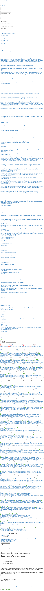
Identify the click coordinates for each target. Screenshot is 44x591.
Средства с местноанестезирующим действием (9, 77)
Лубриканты (22, 332)
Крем (1, 285)
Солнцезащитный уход (5, 221)
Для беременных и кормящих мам (7, 280)
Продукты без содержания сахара (7, 38)
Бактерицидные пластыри (29, 318)
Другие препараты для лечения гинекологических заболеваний (12, 197)
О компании (5, 0)
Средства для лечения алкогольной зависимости (18, 156)
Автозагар (10, 219)
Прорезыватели (3, 276)
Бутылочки (2, 279)
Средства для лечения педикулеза (7, 177)
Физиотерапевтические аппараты (7, 295)
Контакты (4, 2)
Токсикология (3, 151)
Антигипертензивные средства (10, 117)
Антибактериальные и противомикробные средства (29, 129)
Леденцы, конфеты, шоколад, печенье (8, 33)
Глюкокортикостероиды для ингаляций (18, 186)
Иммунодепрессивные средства (14, 65)
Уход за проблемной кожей (13, 228)
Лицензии (4, 1)
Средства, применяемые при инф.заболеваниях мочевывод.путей (20, 194)
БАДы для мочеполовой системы (7, 260)
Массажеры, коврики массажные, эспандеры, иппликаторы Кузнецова (14, 292)
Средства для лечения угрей (6, 105)
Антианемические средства (22, 90)
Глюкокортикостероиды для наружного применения (19, 104)
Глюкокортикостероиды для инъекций (11, 174)
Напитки (2, 46)
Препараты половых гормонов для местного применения (16, 200)
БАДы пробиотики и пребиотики (6, 243)
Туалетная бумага (8, 206)
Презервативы (3, 332)
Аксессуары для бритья (5, 211)
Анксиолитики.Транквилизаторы (11, 157)
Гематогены (3, 43)
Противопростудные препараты (6, 173)
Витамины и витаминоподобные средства (11, 82)
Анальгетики (3, 86)
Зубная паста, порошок (28, 285)
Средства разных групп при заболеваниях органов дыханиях (12, 187)
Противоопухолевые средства (10, 134)
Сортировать (3, 535)
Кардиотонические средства (35, 117)
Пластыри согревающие (19, 318)
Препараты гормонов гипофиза (23, 142)
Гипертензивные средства (21, 117)
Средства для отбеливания (37, 232)
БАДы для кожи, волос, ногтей (6, 255)
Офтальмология (4, 70)
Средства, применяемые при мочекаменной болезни (20, 193)
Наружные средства (4, 113)
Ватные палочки (22, 206)
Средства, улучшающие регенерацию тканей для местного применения (27, 168)
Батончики (2, 42)
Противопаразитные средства (6, 175)
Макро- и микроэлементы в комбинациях (31, 79)
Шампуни (2, 215)
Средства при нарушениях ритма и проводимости (30, 118)
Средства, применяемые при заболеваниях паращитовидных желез (17, 140)
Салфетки (2, 206)
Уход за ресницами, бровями (34, 228)
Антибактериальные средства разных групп (30, 126)
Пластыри (2, 316)
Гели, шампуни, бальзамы (26, 225)
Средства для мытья (13, 285)
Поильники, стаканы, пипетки (12, 328)
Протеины (12, 42)
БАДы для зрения (4, 248)
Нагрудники (15, 279)
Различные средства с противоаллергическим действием (27, 51)
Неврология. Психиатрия (5, 154)
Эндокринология (4, 135)
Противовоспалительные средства (15, 101)
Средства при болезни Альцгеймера (7, 158)
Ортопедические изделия (5, 305)
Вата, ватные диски (15, 206)
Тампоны (6, 209)
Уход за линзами (21, 72)
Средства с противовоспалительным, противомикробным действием (18, 103)
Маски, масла (16, 215)
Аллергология (3, 50)
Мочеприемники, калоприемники (7, 329)
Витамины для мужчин (17, 81)
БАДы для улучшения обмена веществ (8, 257)
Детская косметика (4, 283)
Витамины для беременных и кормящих (8, 79)
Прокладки (3, 209)
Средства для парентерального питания (8, 108)
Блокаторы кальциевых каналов (6, 116)
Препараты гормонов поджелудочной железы (22, 141)
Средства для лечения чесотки (19, 177)
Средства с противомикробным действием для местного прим (17, 149)
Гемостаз (2, 91)
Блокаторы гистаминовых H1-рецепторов (8, 51)
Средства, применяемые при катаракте (26, 77)
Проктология (3, 143)
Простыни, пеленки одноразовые (7, 309)
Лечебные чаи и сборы (26, 123)
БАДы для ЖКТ (3, 259)
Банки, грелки (3, 311)
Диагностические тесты (5, 320)
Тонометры (3, 300)
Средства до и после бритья (37, 225)
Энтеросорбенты (10, 60)
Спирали (17, 332)
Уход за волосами (4, 213)
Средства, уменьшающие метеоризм (25, 55)
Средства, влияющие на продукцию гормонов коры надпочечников (13, 138)
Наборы (2, 212)
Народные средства (4, 122)
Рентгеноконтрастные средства (6, 85)
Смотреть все (2, 384)
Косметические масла (22, 219)
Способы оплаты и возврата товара (20, 586)
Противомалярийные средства (18, 127)
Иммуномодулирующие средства (26, 65)
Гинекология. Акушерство (5, 196)
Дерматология (3, 95)
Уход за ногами (15, 219)
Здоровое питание (13, 530)
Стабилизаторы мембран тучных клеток (8, 52)
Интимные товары (4, 331)
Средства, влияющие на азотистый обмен (17, 192)
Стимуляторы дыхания (5, 110)
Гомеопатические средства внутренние (8, 68)
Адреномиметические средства (30, 116)
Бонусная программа (8, 587)
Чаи (1, 48)
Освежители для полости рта (6, 232)
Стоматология (3, 146)
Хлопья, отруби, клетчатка (5, 36)
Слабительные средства (5, 56)
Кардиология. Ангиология (5, 114)
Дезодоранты (10, 209)
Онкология (3, 131)
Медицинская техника (5, 299)
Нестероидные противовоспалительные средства (28, 174)
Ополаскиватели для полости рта (27, 233)
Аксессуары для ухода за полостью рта (12, 234)
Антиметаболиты (19, 133)
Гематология (3, 89)
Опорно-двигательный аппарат (6, 111)
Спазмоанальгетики (4, 87)
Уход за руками (7, 220)
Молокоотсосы (3, 282)
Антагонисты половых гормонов (37, 141)
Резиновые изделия (4, 334)
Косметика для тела (4, 219)
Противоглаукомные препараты (31, 72)
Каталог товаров (7, 530)
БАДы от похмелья (4, 247)
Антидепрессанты (39, 157)
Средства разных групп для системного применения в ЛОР (20, 165)
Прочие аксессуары (21, 288)
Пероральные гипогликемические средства (9, 142)
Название (3, 547)
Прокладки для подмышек (24, 220)
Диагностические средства (5, 83)
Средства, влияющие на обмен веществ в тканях (24, 181)
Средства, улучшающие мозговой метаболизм (9, 130)
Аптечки (2, 303)
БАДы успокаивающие (5, 262)
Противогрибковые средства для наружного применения (15, 102)
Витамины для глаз (19, 79)
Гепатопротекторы (4, 55)
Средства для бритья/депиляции (20, 209)
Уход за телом (3, 217)
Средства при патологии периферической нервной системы (32, 158)
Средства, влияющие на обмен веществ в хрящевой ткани (23, 182)
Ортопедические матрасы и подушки (23, 307)
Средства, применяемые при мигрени (13, 159)
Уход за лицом (3, 226)
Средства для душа (37, 209)
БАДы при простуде (4, 265)
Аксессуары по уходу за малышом (7, 286)
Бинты (2, 312)
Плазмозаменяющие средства (6, 109)
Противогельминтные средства (31, 177)
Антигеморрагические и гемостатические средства (14, 94)
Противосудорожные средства (6, 161)
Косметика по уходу (4, 327)
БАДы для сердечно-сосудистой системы (8, 252)
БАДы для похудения (4, 241)
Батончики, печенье (4, 272)
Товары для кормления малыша (7, 277)
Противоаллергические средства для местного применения (30, 75)
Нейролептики (3, 159)
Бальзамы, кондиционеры (9, 215)
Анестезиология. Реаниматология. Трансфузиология (10, 106)
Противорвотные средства (13, 55)
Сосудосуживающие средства (11, 170)
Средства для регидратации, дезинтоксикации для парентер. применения (26, 109)
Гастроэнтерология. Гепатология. (7, 54)
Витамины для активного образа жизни (8, 237)
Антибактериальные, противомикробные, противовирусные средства (14, 125)
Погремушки (10, 269)
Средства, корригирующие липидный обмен (9, 180)
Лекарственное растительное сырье (14, 123)
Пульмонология (3, 184)
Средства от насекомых (31, 219)
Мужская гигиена (4, 223)
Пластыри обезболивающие (6, 318)
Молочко (4, 285)
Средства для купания (13, 288)
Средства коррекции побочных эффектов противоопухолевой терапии (29, 134)
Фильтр (7, 535)
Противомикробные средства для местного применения (11, 169)
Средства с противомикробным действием (19, 98)
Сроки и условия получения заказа (7, 586)
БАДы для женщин (4, 245)
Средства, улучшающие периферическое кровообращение (29, 119)
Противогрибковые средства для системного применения (11, 126)
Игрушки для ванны (4, 269)
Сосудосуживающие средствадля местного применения (14, 74)
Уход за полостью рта (5, 230)
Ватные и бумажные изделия (6, 205)
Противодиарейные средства (33, 56)
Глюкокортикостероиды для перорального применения (23, 173)
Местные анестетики (39, 108)
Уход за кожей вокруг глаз (23, 228)
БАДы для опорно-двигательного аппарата (9, 253)
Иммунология (3, 63)
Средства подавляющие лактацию (12, 202)
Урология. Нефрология (5, 189)
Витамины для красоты (9, 81)
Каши (9, 272)
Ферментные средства (13, 59)
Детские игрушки (4, 267)
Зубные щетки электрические (6, 233)
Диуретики (28, 117)
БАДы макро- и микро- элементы (7, 238)
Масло (7, 285)
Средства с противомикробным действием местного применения (24, 201)
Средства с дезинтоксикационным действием (12, 153)
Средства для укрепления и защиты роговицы (9, 72)
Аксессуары (13, 276)
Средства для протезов (16, 233)
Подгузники (3, 273)
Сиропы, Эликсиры (4, 123)
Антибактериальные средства (6, 203)
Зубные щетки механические (26, 232)
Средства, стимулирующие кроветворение (9, 90)
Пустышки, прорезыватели (5, 275)
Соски (19, 279)
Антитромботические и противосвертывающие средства (11, 93)
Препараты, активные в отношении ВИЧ (11, 129)
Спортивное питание (4, 40)
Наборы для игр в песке (17, 269)
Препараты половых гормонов (6, 137)
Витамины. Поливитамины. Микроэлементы (9, 78)
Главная (2, 530)
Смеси (14, 272)
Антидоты (2, 153)
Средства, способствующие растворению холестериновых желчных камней (28, 60)
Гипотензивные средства (5, 121)
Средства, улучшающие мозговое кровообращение (18, 160)
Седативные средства (32, 160)
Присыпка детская (20, 285)
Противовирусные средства (13, 75)
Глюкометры (3, 290)
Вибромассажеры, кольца (11, 332)
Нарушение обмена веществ (6, 178)
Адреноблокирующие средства (18, 116)
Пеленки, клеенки (29, 288)
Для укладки (28, 215)
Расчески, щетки (35, 288)
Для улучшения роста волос (36, 215)
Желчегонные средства (36, 55)
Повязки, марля (3, 319)
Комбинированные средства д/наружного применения (11, 97)
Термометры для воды (5, 288)
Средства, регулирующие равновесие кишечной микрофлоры (12, 61)
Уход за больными (4, 325)
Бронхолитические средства (6, 186)
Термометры (3, 294)
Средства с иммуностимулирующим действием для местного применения (18, 166)
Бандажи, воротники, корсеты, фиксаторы (8, 307)
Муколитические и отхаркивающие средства (32, 187)
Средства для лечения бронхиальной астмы (34, 186)
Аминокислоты (7, 42)
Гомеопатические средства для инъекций (23, 68)
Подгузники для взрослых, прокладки (15, 327)
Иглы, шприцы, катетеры (27, 327)
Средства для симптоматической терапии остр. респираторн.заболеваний (15, 188)
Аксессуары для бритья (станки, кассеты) (8, 225)
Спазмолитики (11, 87)
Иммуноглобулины (4, 65)
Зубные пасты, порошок (16, 232)
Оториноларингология (5, 162)
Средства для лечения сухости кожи (36, 104)
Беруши (2, 335)
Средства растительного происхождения (8, 133)
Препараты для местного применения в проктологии (10, 145)
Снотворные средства (5, 156)
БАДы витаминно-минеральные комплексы (9, 235)
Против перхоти (23, 215)
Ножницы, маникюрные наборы (9, 289)
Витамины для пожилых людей (28, 81)
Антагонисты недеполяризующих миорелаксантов (25, 108)
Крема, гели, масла (20, 282)
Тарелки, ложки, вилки (9, 279)
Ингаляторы (3, 297)
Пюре (11, 272)
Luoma (2, 324)
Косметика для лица (4, 228)
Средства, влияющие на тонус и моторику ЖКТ (19, 56)
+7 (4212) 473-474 (4, 577)
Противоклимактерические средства (31, 197)
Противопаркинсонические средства (27, 159)
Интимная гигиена (29, 209)
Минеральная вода (4, 35)
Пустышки (8, 276)
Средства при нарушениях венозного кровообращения (11, 118)
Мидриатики (36, 77)
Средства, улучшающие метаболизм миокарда (9, 119)
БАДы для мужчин (4, 250)
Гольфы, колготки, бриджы (5, 322)
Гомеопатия (3, 66)
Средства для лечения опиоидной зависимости (27, 157)
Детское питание (4, 270)
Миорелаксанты (17, 158)
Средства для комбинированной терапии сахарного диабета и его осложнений (27, 137)
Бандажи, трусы (9, 282)
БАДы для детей (4, 240)
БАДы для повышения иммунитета (7, 264)
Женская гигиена (4, 208)
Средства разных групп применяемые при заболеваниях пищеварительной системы (22, 57)
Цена (2, 545)
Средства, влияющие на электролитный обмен (26, 180)
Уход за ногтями (13, 220)
